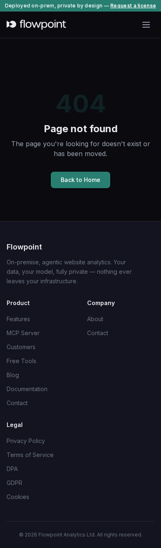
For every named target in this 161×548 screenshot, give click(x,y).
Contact (17, 402)
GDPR (14, 482)
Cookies (18, 496)
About (95, 318)
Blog (13, 374)
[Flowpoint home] (36, 25)
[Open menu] (146, 24)
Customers (21, 346)
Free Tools (21, 360)
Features (18, 318)
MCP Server (23, 332)
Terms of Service (30, 454)
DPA (12, 468)
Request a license (133, 5)
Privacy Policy (26, 440)
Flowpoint (24, 247)
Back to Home (80, 179)
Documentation (27, 388)
